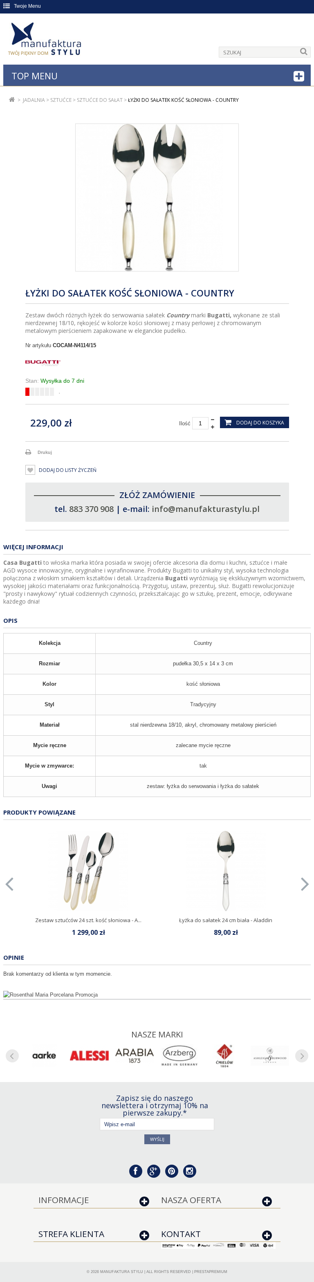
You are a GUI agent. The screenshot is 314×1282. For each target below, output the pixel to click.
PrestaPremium (210, 1272)
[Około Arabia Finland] (134, 1056)
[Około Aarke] (44, 1056)
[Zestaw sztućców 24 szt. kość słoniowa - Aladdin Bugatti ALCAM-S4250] (88, 871)
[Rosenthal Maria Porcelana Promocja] (157, 995)
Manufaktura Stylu (121, 1272)
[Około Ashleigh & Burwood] (269, 1056)
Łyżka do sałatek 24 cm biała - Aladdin (225, 920)
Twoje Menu (27, 6)
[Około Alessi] (89, 1056)
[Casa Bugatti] (157, 363)
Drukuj (45, 452)
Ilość (185, 423)
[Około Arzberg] (179, 1056)
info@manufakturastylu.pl (206, 508)
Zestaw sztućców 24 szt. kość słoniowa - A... (88, 920)
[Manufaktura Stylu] (45, 40)
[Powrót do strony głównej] (12, 100)
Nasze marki (157, 1034)
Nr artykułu (38, 345)
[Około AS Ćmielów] (224, 1056)
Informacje (63, 1200)
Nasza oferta (191, 1200)
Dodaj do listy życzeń (67, 470)
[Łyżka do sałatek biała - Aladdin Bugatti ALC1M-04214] (226, 871)
